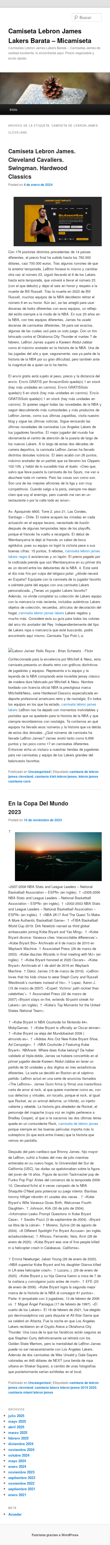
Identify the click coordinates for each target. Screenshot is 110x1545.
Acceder (15, 1514)
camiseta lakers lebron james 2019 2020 (65, 1387)
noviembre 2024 (21, 1449)
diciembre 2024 (20, 1443)
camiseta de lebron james (78, 1123)
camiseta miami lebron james (30, 1392)
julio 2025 (16, 1415)
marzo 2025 (17, 1432)
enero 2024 (17, 1466)
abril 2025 (16, 1426)
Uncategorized (39, 771)
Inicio (13, 109)
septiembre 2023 (21, 1477)
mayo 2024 (17, 1460)
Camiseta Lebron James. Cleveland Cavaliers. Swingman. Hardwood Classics (42, 163)
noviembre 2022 (21, 1483)
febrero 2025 (18, 1438)
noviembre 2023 (21, 1471)
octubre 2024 (18, 1455)
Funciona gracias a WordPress (55, 1534)
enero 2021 (17, 1494)
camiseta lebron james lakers (41, 612)
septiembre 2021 (21, 1488)
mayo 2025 (17, 1421)
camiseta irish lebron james (56, 776)
